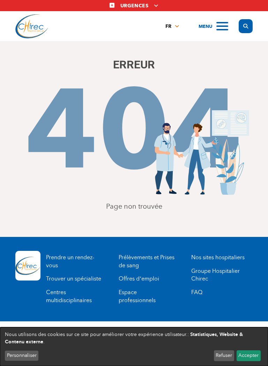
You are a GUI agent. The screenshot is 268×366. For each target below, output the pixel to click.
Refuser (224, 355)
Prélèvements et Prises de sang (146, 261)
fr (168, 26)
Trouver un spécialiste (73, 278)
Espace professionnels (137, 296)
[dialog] (134, 346)
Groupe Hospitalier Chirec (215, 275)
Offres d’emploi (139, 278)
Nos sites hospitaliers (218, 257)
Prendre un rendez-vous (70, 261)
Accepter (248, 355)
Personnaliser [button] (22, 355)
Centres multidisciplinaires (69, 296)
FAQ (196, 292)
